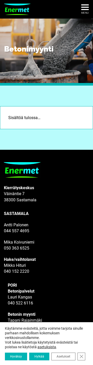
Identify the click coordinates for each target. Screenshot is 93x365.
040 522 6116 (20, 303)
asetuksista (46, 347)
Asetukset (63, 356)
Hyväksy (16, 356)
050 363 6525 (16, 248)
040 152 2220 (16, 271)
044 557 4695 (16, 230)
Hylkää (39, 356)
